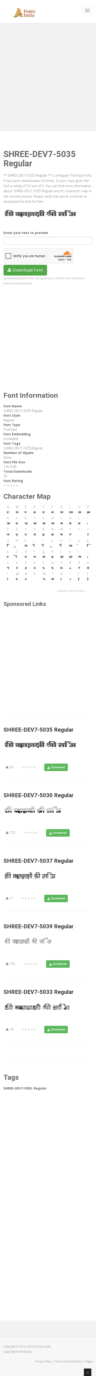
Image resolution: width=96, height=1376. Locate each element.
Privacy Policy (43, 1361)
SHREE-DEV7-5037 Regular (38, 861)
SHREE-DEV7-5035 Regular (38, 729)
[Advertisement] (48, 76)
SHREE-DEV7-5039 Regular (38, 926)
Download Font (27, 270)
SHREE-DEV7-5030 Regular (38, 795)
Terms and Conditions (68, 1361)
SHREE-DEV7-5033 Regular (38, 992)
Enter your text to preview (25, 232)
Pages (89, 1361)
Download (58, 767)
